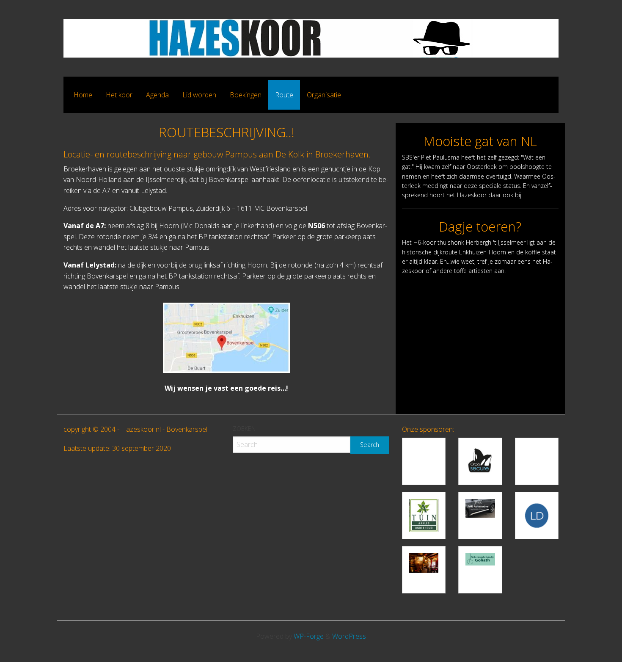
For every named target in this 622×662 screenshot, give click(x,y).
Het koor (119, 94)
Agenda (157, 94)
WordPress (349, 636)
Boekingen (245, 94)
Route (284, 94)
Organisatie (324, 94)
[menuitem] (83, 95)
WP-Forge (309, 636)
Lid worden (199, 94)
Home (83, 94)
